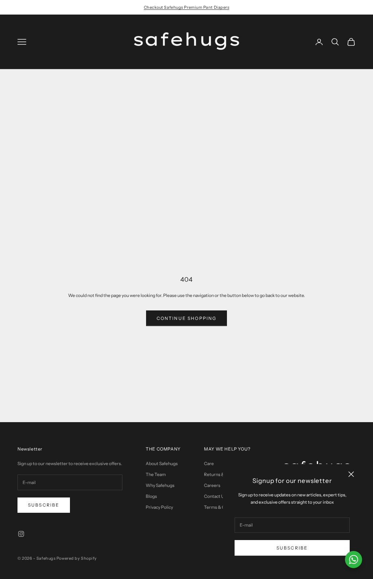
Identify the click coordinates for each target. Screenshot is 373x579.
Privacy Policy (159, 507)
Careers (212, 485)
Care (209, 463)
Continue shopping (187, 318)
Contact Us (215, 496)
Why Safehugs (160, 485)
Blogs (151, 496)
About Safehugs (162, 463)
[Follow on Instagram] (21, 534)
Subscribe (292, 548)
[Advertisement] (186, 124)
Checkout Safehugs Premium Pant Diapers (186, 7)
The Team (156, 474)
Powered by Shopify (76, 558)
